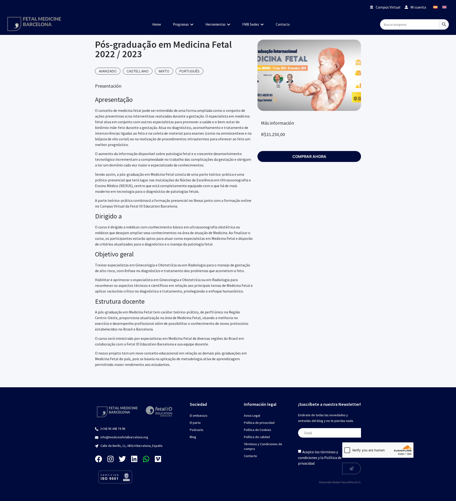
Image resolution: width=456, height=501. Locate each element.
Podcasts (196, 430)
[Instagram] (110, 459)
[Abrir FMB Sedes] (262, 24)
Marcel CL (355, 482)
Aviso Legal (252, 415)
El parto (195, 423)
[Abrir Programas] (192, 24)
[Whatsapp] (146, 459)
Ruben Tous (340, 482)
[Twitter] (122, 459)
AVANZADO (108, 71)
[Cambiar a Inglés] (444, 7)
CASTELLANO (138, 71)
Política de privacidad (259, 423)
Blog (193, 437)
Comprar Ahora (309, 156)
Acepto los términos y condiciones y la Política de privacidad (320, 457)
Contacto (250, 456)
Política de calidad (257, 437)
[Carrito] (359, 7)
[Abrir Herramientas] (228, 24)
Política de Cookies (257, 430)
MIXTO (164, 71)
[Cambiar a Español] (435, 7)
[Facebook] (98, 459)
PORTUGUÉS (189, 71)
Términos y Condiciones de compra (263, 446)
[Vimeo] (158, 459)
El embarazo (198, 415)
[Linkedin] (134, 459)
